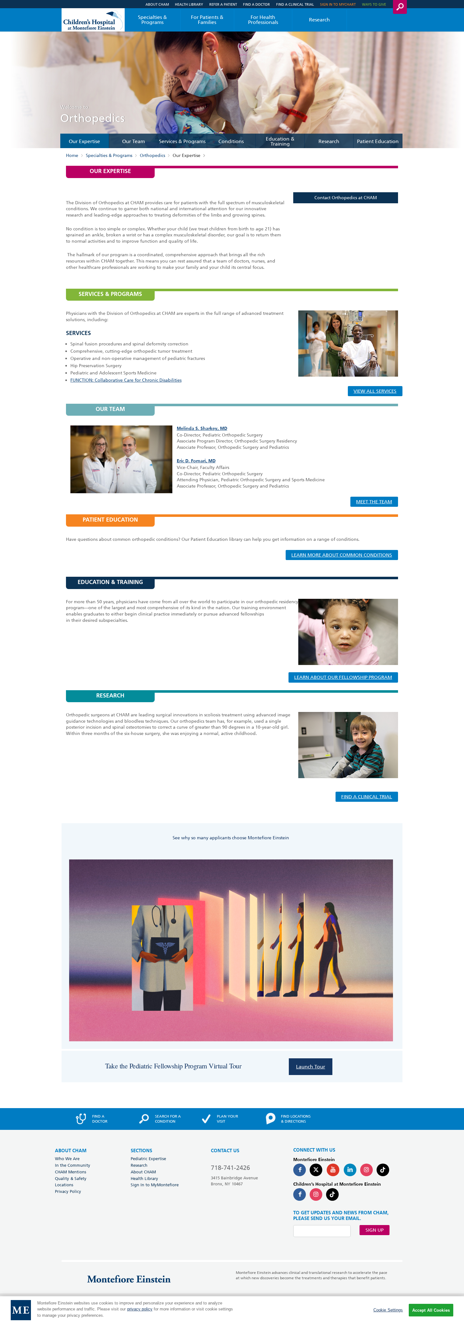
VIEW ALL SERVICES (375, 391)
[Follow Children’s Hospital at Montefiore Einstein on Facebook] (299, 1194)
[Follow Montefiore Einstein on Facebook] (299, 1170)
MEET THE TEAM (374, 502)
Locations (64, 1184)
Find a (99, 1119)
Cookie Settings (388, 1310)
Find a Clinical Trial (295, 4)
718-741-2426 (230, 1167)
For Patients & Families (207, 19)
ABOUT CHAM (70, 1150)
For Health (263, 19)
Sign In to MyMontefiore (155, 1184)
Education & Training (280, 141)
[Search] (400, 7)
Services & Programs (182, 141)
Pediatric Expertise (148, 1158)
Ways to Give (374, 4)
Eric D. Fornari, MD (196, 461)
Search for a (168, 1119)
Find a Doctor (256, 4)
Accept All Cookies (431, 1310)
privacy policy (139, 1309)
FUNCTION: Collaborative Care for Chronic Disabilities (125, 380)
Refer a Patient (223, 4)
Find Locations (296, 1119)
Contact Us (225, 1150)
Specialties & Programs (152, 19)
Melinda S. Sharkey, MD (202, 428)
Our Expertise (84, 141)
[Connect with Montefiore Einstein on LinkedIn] (350, 1170)
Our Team (133, 141)
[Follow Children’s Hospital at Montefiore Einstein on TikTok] (332, 1194)
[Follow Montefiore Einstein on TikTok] (383, 1170)
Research (319, 20)
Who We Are (67, 1158)
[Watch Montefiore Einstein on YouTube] (333, 1170)
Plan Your (227, 1119)
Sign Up (375, 1230)
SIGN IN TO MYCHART (338, 4)
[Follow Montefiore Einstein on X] (316, 1170)
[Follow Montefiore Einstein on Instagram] (366, 1170)
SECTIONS (141, 1150)
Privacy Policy (68, 1191)
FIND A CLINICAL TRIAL (366, 797)
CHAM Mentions (70, 1171)
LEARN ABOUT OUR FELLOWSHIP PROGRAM (343, 677)
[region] (232, 1310)
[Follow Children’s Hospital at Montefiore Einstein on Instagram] (316, 1194)
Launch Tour (310, 1067)
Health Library (189, 4)
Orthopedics (152, 156)
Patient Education (378, 141)
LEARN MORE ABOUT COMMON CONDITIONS (341, 555)
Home (72, 156)
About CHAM (157, 4)
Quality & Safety (70, 1178)
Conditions (231, 141)
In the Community (72, 1165)
